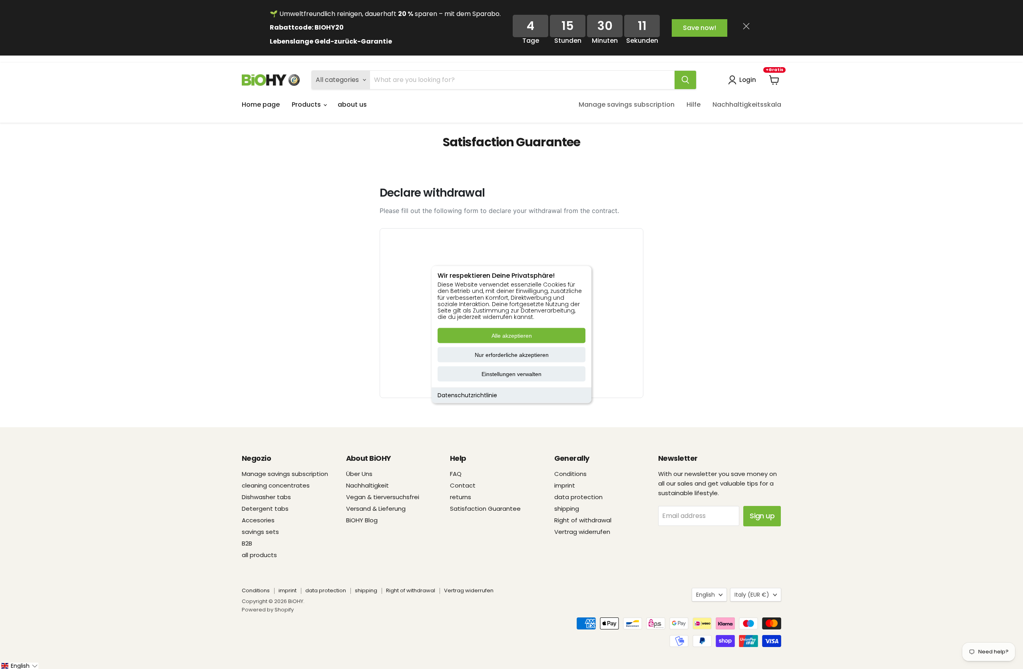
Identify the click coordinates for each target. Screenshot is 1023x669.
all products (259, 555)
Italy (751, 595)
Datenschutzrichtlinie (467, 395)
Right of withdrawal (582, 520)
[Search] (685, 80)
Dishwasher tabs (266, 497)
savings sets (260, 532)
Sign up (762, 516)
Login (747, 80)
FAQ (456, 474)
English (705, 595)
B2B (247, 543)
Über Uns (359, 474)
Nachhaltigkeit (367, 485)
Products (307, 104)
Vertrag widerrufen (582, 532)
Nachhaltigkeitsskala (747, 104)
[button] (19, 666)
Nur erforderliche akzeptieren (512, 355)
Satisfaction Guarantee (485, 508)
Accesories (258, 520)
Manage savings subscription (627, 104)
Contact (463, 485)
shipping (566, 508)
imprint (564, 485)
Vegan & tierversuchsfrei (382, 497)
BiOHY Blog (362, 520)
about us (352, 104)
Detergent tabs (265, 508)
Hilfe (694, 104)
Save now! (699, 27)
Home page (261, 104)
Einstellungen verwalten (511, 374)
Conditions (570, 474)
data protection (578, 497)
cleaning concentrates (276, 485)
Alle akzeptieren (512, 336)
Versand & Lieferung (376, 508)
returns (460, 497)
